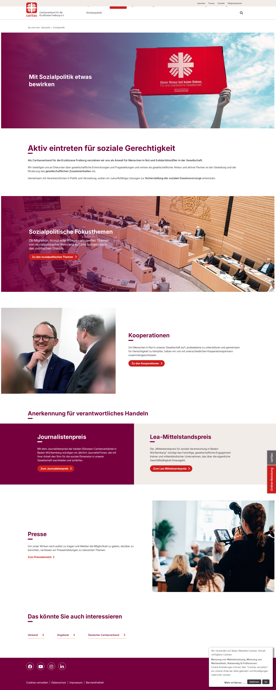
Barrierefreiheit (95, 682)
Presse (211, 3)
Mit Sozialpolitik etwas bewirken (60, 80)
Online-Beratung (271, 479)
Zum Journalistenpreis (54, 468)
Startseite (45, 27)
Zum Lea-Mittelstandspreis (170, 468)
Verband (33, 635)
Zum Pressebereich (40, 557)
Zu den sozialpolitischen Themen (52, 256)
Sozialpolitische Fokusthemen (71, 231)
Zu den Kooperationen (145, 363)
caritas (271, 457)
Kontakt (221, 3)
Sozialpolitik (59, 27)
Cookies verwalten (37, 682)
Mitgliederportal (235, 3)
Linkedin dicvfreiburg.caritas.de (62, 666)
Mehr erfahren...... (235, 682)
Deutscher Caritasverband (103, 635)
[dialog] (241, 667)
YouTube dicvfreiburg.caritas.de (40, 666)
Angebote (63, 635)
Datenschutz (58, 682)
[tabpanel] (137, 80)
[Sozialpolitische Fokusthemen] (137, 244)
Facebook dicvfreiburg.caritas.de (30, 666)
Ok (265, 681)
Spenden (201, 3)
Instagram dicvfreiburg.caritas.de (51, 666)
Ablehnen (254, 681)
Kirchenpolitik (94, 12)
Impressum (76, 682)
